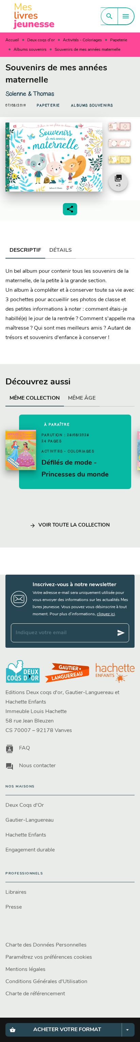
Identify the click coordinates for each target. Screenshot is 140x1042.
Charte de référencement (35, 994)
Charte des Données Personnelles (46, 945)
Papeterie (118, 40)
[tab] (25, 250)
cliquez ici (106, 614)
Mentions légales (25, 969)
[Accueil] (34, 16)
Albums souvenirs (30, 50)
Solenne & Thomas (29, 94)
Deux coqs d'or (41, 40)
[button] (48, 106)
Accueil (12, 40)
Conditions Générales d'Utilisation (46, 981)
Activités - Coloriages (82, 40)
